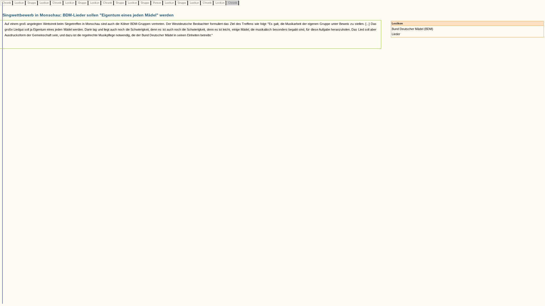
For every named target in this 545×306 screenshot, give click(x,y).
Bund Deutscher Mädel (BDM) (412, 29)
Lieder (396, 34)
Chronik (6, 2)
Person (157, 2)
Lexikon (19, 2)
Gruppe (32, 2)
